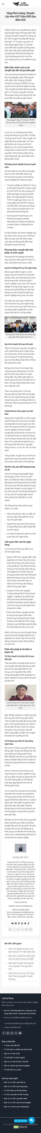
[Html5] (19, 923)
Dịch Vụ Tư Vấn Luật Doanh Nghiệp (17, 1102)
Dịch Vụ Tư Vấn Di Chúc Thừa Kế (16, 1062)
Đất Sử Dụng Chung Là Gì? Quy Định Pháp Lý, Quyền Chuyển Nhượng (21, 976)
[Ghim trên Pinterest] (27, 929)
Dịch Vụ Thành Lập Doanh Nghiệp (17, 1066)
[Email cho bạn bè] (22, 929)
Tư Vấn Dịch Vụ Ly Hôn (12, 1070)
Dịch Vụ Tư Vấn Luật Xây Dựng (15, 1086)
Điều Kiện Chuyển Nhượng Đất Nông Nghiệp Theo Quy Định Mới (21, 966)
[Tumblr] (28, 923)
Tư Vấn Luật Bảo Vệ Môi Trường (16, 1094)
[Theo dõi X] (16, 1033)
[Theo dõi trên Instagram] (8, 1033)
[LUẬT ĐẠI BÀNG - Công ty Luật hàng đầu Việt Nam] (20, 4)
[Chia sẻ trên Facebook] (14, 929)
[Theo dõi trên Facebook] (4, 1033)
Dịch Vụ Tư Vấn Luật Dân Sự (14, 1082)
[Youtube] (13, 923)
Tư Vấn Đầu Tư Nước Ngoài (14, 1058)
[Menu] (3, 4)
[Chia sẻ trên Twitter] (18, 929)
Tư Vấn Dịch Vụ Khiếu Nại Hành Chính (18, 1049)
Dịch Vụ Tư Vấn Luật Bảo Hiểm (15, 1098)
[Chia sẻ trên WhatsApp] (10, 929)
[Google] (22, 923)
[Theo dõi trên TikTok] (12, 1033)
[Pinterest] (16, 923)
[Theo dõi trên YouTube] (20, 1033)
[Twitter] (25, 923)
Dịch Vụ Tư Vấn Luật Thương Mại (16, 1107)
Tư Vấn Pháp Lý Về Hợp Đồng (15, 1090)
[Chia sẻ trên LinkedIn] (31, 929)
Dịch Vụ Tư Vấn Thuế (12, 1054)
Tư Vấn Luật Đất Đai (12, 1045)
